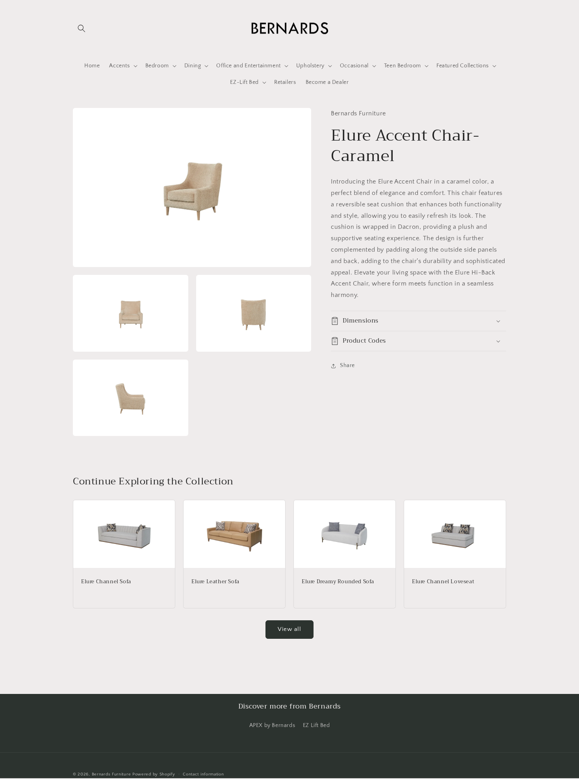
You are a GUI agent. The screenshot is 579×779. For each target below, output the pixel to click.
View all (289, 629)
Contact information (203, 774)
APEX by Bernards (272, 725)
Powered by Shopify (153, 774)
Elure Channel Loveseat (443, 582)
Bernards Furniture (111, 774)
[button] (81, 28)
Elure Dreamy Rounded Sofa (338, 582)
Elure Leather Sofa (215, 582)
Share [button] (347, 365)
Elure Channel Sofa (106, 582)
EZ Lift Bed (316, 725)
